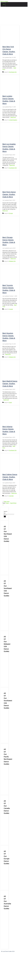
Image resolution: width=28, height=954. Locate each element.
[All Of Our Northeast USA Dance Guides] (4, 571)
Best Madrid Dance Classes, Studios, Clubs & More (9, 383)
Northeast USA (12, 72)
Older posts (6, 501)
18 (12, 503)
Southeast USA (12, 450)
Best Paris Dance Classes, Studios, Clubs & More (9, 194)
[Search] (5, 516)
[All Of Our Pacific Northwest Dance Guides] (4, 791)
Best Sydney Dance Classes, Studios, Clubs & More (9, 476)
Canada (11, 309)
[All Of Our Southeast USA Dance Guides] (4, 626)
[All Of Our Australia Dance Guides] (4, 945)
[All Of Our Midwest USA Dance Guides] (4, 683)
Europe (11, 213)
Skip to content (4, 1)
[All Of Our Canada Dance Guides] (4, 841)
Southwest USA (13, 168)
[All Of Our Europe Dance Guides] (4, 886)
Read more (13, 117)
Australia (11, 496)
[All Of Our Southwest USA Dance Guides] (4, 739)
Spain (10, 402)
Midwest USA (12, 261)
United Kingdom (13, 120)
